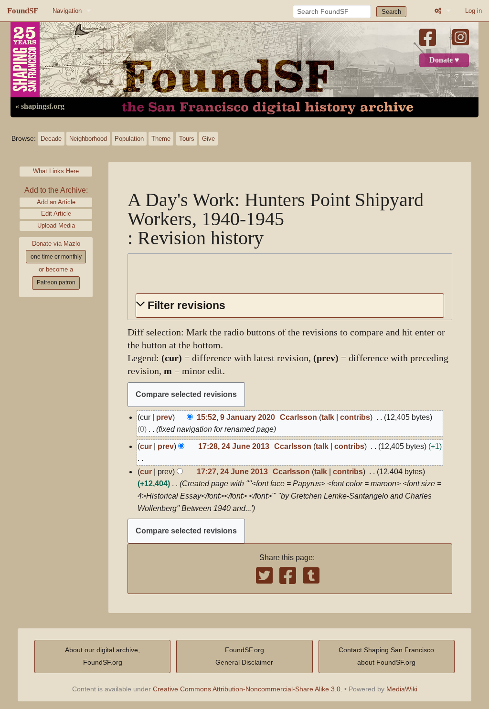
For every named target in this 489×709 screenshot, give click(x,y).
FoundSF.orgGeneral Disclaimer (244, 656)
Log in (473, 10)
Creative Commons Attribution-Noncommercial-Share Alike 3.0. (247, 689)
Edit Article (56, 213)
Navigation (67, 10)
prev (164, 417)
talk (327, 417)
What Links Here (56, 171)
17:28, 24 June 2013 (233, 446)
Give (208, 138)
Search (391, 11)
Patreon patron (56, 282)
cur (146, 446)
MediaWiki (401, 689)
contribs (355, 417)
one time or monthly (56, 257)
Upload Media (56, 225)
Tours (186, 138)
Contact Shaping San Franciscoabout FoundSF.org (386, 656)
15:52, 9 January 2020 (236, 417)
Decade (51, 138)
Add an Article (56, 202)
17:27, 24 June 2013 (232, 472)
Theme (160, 138)
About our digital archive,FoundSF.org (102, 656)
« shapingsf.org (39, 106)
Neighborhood (88, 138)
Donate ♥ (444, 60)
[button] (290, 305)
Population (129, 138)
